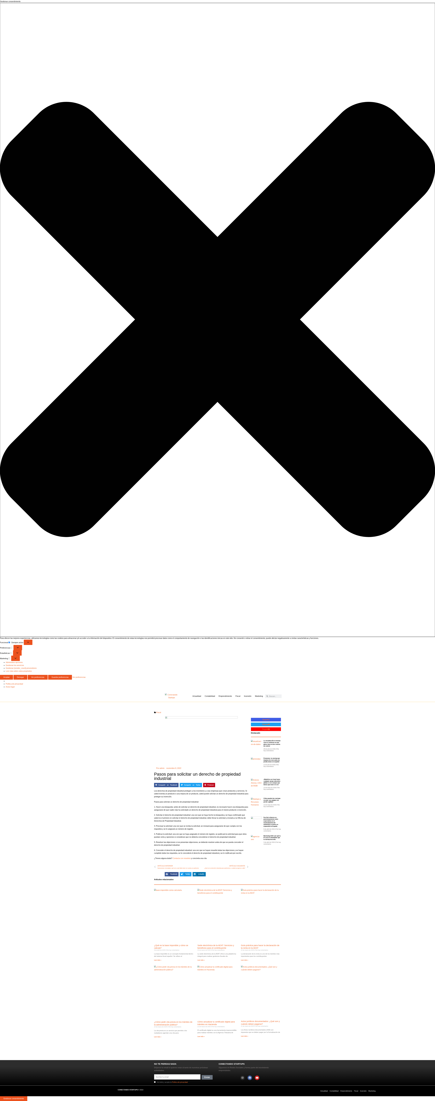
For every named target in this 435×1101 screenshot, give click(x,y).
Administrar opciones (14, 662)
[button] (217, 320)
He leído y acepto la (172, 1082)
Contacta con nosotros (182, 858)
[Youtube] (257, 1078)
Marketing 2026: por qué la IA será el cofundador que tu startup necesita (272, 837)
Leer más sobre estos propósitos (19, 671)
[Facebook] (250, 1078)
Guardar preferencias (60, 677)
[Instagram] (242, 1078)
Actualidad (196, 696)
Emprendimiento (225, 696)
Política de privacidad (14, 684)
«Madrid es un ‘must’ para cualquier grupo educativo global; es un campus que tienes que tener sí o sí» (271, 782)
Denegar (20, 677)
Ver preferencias (37, 677)
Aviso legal (10, 687)
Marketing (259, 696)
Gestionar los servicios (15, 665)
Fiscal (238, 696)
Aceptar (6, 677)
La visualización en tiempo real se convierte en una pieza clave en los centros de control (271, 743)
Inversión (247, 696)
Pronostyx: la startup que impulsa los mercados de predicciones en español (271, 760)
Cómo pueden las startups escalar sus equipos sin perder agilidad (271, 800)
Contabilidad (210, 696)
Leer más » (157, 960)
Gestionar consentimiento (13, 1099)
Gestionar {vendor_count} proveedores (21, 668)
